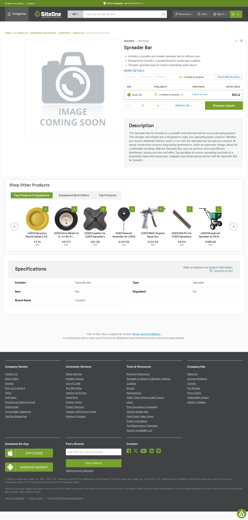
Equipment (64, 33)
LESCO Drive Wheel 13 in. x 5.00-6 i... (66, 235)
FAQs (8, 393)
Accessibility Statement (18, 411)
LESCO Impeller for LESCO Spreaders (95, 235)
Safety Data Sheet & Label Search (145, 397)
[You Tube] (144, 452)
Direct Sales (12, 378)
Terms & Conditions (14, 498)
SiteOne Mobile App (16, 416)
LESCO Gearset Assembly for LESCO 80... (124, 235)
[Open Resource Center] (241, 513)
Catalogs (131, 383)
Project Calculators (137, 421)
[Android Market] (33, 467)
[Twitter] (136, 452)
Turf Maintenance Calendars (142, 425)
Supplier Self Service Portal (81, 411)
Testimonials (12, 407)
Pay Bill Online (74, 388)
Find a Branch (75, 443)
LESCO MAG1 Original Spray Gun (152, 235)
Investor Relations (197, 378)
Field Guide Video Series (140, 416)
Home (8, 33)
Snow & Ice (78, 33)
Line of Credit (73, 383)
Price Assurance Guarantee (142, 407)
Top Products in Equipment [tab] (31, 195)
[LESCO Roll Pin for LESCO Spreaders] (181, 219)
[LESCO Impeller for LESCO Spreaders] (95, 219)
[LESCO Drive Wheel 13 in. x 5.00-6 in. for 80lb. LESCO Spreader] (66, 219)
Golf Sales (11, 397)
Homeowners (134, 393)
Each (137, 94)
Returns (9, 383)
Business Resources (138, 374)
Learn (130, 402)
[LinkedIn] (152, 452)
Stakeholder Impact (198, 397)
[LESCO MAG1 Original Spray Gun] (153, 219)
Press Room (194, 393)
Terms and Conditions (146, 334)
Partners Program (76, 416)
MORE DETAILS (134, 70)
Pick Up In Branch (15, 388)
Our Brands (193, 388)
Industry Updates (196, 402)
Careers (191, 383)
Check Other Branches (229, 77)
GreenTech (72, 397)
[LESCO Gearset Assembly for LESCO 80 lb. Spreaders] (124, 219)
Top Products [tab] (107, 195)
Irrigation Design (75, 378)
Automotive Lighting (98, 33)
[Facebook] (130, 452)
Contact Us (11, 374)
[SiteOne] (48, 17)
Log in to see (199, 94)
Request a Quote (224, 105)
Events (130, 388)
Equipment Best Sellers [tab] (74, 195)
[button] (31, 3)
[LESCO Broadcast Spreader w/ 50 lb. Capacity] (210, 219)
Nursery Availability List (139, 430)
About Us (192, 374)
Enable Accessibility (14, 3)
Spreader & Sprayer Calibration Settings (148, 378)
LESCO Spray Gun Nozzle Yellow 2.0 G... (37, 235)
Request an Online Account (20, 402)
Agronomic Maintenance (43, 33)
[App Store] (33, 453)
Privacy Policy (36, 498)
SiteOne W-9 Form (76, 393)
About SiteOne (74, 374)
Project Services (75, 407)
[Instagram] (159, 452)
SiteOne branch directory (79, 470)
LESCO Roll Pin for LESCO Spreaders (182, 235)
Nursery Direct (74, 402)
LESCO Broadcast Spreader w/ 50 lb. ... (210, 235)
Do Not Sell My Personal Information (65, 498)
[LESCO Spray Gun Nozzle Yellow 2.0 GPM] (37, 219)
